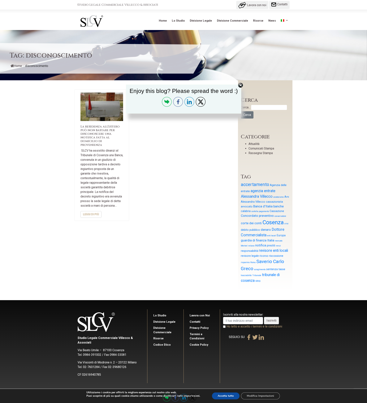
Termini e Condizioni (197, 336)
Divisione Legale (201, 20)
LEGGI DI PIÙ (91, 214)
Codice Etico (162, 344)
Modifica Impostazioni (260, 396)
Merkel (244, 246)
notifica (260, 245)
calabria (246, 211)
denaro (266, 230)
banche (278, 206)
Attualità (253, 144)
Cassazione (277, 211)
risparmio (245, 262)
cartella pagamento (260, 211)
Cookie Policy (199, 344)
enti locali (271, 235)
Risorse (258, 20)
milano (251, 246)
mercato (278, 241)
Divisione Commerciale (232, 20)
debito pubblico (250, 229)
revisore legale (250, 255)
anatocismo (278, 197)
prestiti (271, 245)
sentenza (272, 269)
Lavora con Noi (200, 315)
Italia (270, 240)
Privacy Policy (199, 328)
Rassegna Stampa (260, 153)
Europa (281, 235)
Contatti (281, 4)
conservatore (280, 216)
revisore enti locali (273, 250)
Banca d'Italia (263, 206)
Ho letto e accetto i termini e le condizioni (254, 326)
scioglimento (260, 269)
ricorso (264, 255)
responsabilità (249, 250)
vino (258, 280)
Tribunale (256, 275)
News (272, 20)
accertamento (255, 184)
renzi (278, 246)
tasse (281, 269)
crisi (286, 223)
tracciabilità (246, 275)
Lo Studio (178, 20)
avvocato (247, 206)
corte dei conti (251, 223)
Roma (253, 262)
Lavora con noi (256, 5)
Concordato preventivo (257, 216)
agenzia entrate (263, 191)
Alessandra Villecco (257, 196)
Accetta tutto (226, 396)
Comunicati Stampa (261, 148)
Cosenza (273, 222)
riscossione (276, 255)
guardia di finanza (253, 240)
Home (163, 20)
